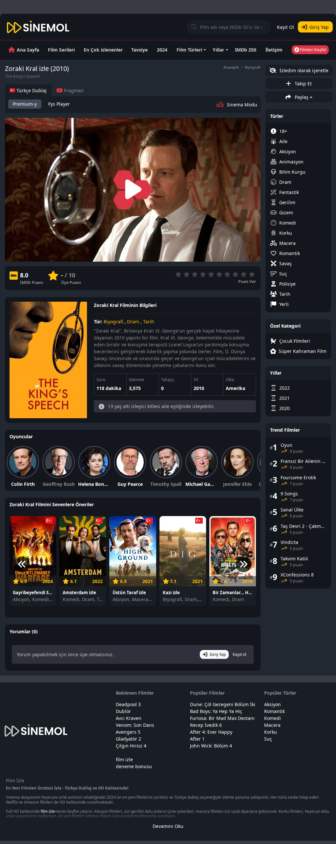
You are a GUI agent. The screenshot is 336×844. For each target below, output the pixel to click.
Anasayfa (231, 67)
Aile (283, 141)
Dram (133, 321)
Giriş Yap (319, 27)
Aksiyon (287, 151)
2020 (284, 408)
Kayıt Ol (285, 27)
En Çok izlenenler (103, 50)
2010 (199, 388)
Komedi (287, 223)
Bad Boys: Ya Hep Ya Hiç (216, 711)
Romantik (289, 253)
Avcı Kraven (128, 718)
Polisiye (287, 284)
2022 (284, 388)
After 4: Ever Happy (211, 732)
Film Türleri (189, 50)
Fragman (73, 90)
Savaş (285, 263)
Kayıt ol (239, 654)
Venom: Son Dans (135, 725)
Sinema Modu (242, 104)
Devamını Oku (168, 826)
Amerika (235, 388)
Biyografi (253, 67)
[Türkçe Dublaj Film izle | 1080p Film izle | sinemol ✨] (38, 26)
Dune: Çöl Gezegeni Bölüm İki (222, 704)
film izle (124, 759)
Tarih (148, 321)
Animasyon (291, 162)
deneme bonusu (134, 766)
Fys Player (59, 104)
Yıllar (218, 50)
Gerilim (287, 202)
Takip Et (302, 83)
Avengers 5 (128, 732)
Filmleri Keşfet (312, 50)
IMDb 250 (245, 50)
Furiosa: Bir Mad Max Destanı (222, 718)
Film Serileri (61, 50)
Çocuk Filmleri (294, 341)
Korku (285, 233)
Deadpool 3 (128, 704)
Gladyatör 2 (128, 739)
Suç (283, 274)
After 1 (197, 739)
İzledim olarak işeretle (303, 70)
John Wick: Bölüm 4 (211, 746)
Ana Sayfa (28, 50)
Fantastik (289, 192)
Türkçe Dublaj (31, 90)
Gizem (286, 212)
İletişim (274, 50)
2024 (162, 50)
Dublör (123, 711)
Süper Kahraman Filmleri (302, 351)
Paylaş (300, 97)
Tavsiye (139, 50)
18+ (283, 131)
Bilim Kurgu (292, 172)
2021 (284, 398)
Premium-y (25, 104)
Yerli (284, 304)
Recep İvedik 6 (206, 725)
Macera (287, 243)
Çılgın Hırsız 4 (131, 746)
